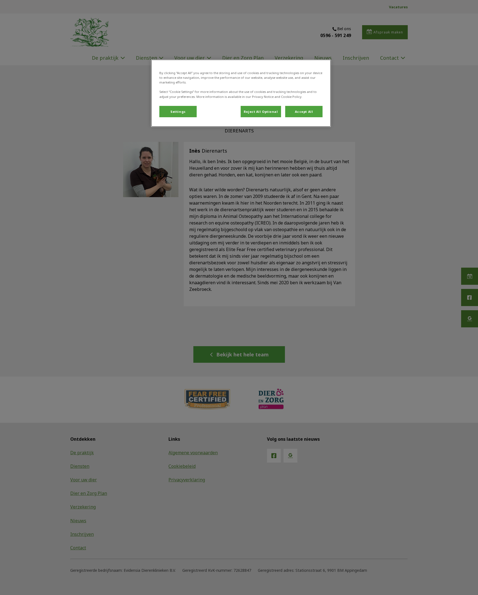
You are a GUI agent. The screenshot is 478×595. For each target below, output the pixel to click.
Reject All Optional (261, 111)
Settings (178, 111)
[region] (241, 93)
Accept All (304, 111)
